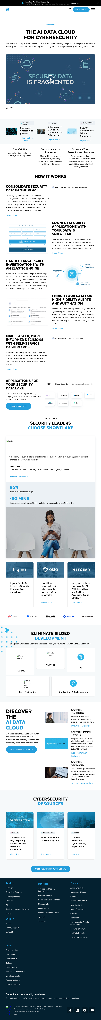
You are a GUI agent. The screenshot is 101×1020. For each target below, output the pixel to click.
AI (7, 905)
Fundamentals (11, 959)
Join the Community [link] (81, 783)
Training (9, 963)
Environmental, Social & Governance (80, 923)
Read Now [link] (45, 854)
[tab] (49, 383)
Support (9, 923)
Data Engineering (13, 896)
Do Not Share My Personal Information (26, 1011)
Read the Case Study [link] (18, 476)
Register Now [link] (53, 140)
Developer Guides (13, 976)
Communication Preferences (23, 1009)
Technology (43, 921)
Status (8, 932)
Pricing (8, 913)
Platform (9, 888)
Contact (73, 913)
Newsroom (74, 918)
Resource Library (12, 950)
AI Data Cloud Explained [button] (21, 749)
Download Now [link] (26, 139)
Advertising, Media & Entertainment (46, 890)
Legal (15, 1014)
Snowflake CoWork (14, 892)
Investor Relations (77, 900)
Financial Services (45, 895)
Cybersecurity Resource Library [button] (50, 868)
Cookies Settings (40, 1009)
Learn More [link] (11, 215)
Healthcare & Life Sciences (49, 900)
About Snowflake (77, 888)
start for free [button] (81, 9)
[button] (97, 3)
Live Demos (11, 954)
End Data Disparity (77, 933)
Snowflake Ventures (78, 929)
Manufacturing (44, 904)
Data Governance (13, 984)
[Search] (70, 9)
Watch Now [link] (45, 603)
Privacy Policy (48, 1006)
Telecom (41, 917)
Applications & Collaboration (17, 909)
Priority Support (12, 928)
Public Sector (43, 908)
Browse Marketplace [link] (81, 725)
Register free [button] (75, 3)
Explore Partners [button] (18, 406)
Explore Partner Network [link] (79, 754)
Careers (73, 896)
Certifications (11, 967)
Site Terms (58, 1006)
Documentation (12, 980)
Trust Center (75, 905)
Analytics (9, 900)
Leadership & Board (78, 892)
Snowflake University (14, 971)
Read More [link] (75, 603)
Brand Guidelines (77, 909)
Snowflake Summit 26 (79, 937)
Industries (43, 883)
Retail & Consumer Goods (48, 912)
